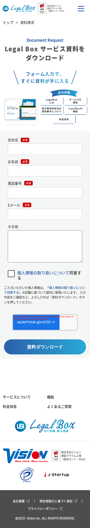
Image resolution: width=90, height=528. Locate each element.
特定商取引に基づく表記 (56, 501)
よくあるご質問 (59, 406)
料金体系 (10, 406)
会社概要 (19, 501)
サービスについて (17, 396)
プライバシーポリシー (43, 508)
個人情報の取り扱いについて (43, 273)
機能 (50, 396)
